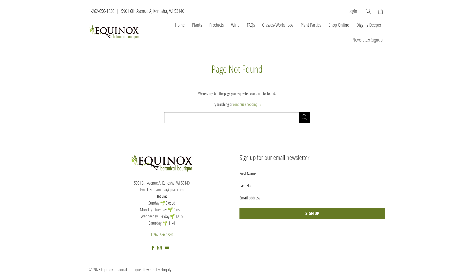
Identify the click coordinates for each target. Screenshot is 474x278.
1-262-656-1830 (101, 11)
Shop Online (339, 24)
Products (216, 24)
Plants (197, 24)
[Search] (368, 11)
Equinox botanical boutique (121, 270)
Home (180, 24)
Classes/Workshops (277, 24)
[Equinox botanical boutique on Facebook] (153, 248)
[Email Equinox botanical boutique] (167, 248)
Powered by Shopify (157, 270)
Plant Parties (311, 24)
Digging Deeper (368, 24)
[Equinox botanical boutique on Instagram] (159, 248)
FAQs (251, 24)
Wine (235, 24)
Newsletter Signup (368, 39)
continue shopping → (247, 104)
